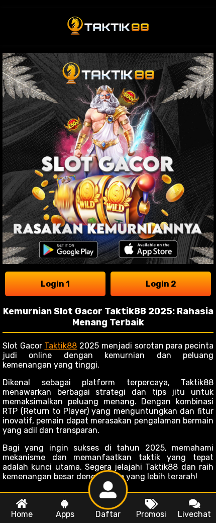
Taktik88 (60, 346)
